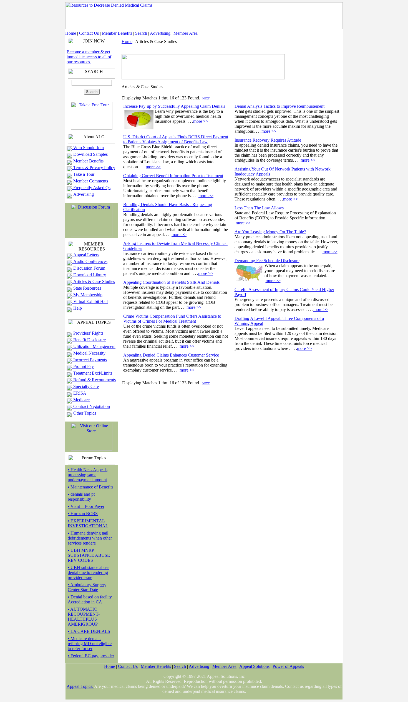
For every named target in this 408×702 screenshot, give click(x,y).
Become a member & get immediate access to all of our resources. (89, 56)
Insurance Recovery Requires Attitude (268, 140)
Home (70, 33)
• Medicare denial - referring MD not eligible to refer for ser (90, 643)
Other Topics (84, 413)
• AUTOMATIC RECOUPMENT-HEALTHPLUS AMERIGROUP (84, 616)
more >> (200, 121)
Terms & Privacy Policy (93, 167)
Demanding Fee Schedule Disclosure (267, 260)
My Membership (87, 294)
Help (77, 308)
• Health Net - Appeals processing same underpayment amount (87, 474)
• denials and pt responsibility (81, 497)
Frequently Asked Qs (91, 187)
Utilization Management (93, 346)
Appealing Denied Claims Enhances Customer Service (171, 355)
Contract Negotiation (91, 406)
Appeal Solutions (254, 666)
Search (141, 33)
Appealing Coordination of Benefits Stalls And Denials (171, 282)
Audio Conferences (89, 261)
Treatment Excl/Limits (92, 373)
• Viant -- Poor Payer (86, 506)
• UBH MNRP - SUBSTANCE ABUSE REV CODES (89, 555)
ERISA (79, 393)
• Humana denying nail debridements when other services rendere (90, 538)
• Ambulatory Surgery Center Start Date (87, 587)
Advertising (160, 33)
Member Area (185, 33)
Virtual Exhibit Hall (90, 301)
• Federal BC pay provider (91, 655)
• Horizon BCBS (83, 513)
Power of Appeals (288, 666)
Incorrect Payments (89, 359)
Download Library (89, 274)
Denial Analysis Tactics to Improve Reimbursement (279, 106)
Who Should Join (88, 147)
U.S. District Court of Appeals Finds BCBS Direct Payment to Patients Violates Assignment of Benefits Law (175, 139)
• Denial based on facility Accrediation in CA (90, 599)
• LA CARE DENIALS (89, 631)
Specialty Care (85, 386)
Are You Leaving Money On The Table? (270, 231)
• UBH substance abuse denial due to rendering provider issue (88, 572)
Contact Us (89, 33)
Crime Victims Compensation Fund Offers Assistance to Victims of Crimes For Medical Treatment (172, 319)
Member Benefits (117, 33)
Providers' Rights (87, 333)
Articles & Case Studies (93, 281)
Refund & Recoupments (94, 379)
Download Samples (90, 154)
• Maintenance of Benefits (90, 487)
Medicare (81, 399)
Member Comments (90, 181)
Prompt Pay (83, 366)
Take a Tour (83, 174)
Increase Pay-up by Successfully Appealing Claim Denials (174, 106)
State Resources (86, 288)
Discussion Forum (88, 268)
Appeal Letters (85, 254)
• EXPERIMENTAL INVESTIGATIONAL (88, 523)
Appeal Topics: (80, 686)
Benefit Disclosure (89, 339)
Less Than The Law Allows (259, 207)
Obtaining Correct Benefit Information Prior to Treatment (173, 175)
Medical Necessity (88, 353)
